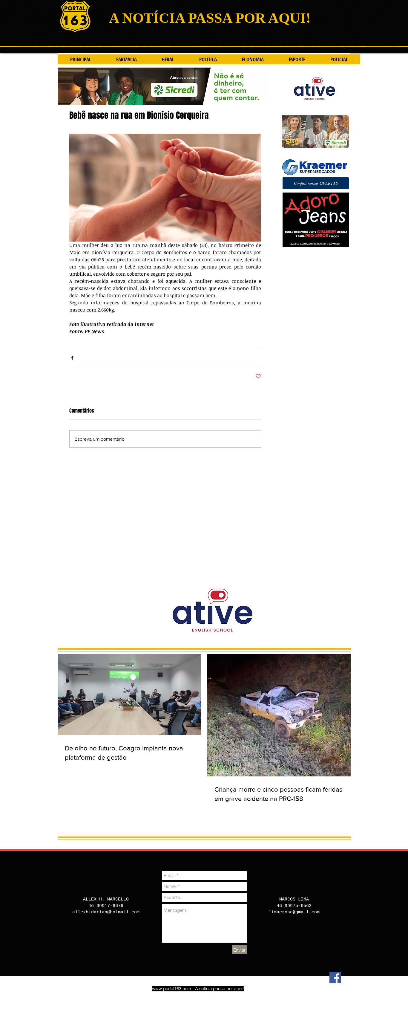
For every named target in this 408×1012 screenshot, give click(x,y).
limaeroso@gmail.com (294, 912)
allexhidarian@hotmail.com (105, 912)
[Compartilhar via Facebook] (72, 358)
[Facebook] (335, 977)
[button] (316, 183)
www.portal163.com (171, 988)
